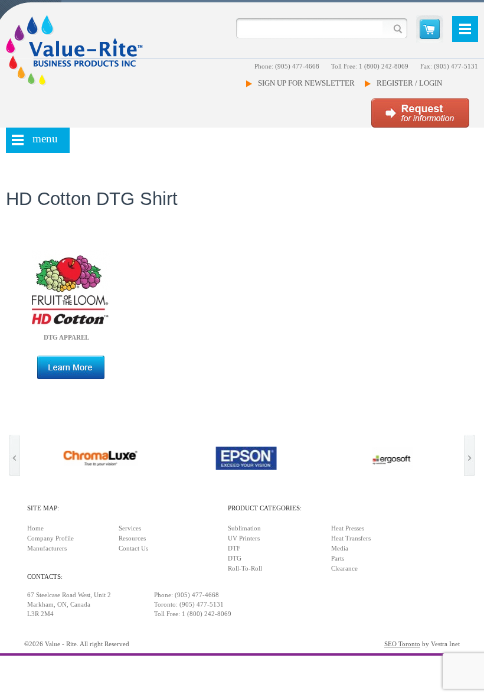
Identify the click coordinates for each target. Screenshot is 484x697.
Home (35, 528)
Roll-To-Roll (245, 568)
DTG (234, 558)
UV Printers (244, 538)
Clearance (344, 568)
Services (130, 528)
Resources (132, 538)
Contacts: (45, 577)
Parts (337, 558)
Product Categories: (265, 508)
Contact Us (133, 548)
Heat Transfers (351, 538)
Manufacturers (47, 548)
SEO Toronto (402, 644)
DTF (234, 548)
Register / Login (409, 83)
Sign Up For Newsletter (306, 83)
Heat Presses (347, 528)
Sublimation (244, 528)
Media (339, 548)
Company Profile (50, 538)
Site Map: (43, 508)
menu (45, 138)
